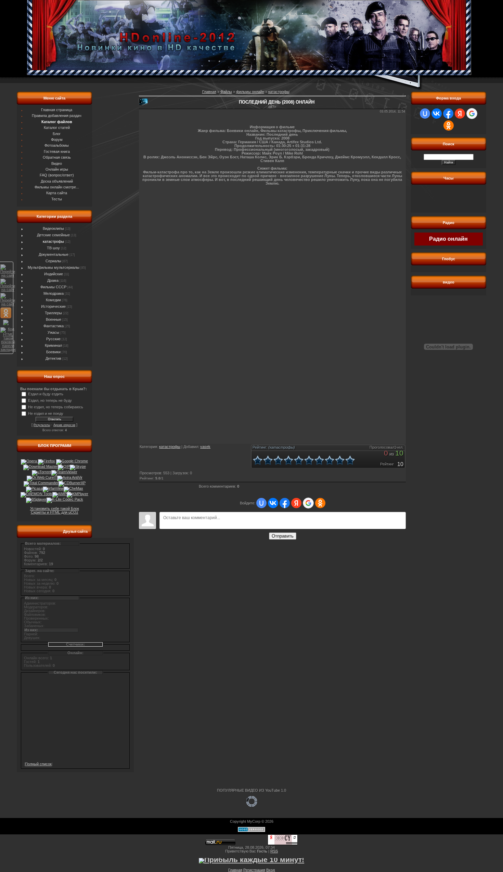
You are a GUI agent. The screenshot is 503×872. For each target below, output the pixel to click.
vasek (205, 447)
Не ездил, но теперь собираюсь (55, 407)
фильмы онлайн (250, 92)
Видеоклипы (53, 228)
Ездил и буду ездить (45, 394)
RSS (274, 851)
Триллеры (53, 313)
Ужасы (53, 332)
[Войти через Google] (308, 503)
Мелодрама (53, 293)
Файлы (226, 92)
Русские (53, 339)
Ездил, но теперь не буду (50, 400)
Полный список (38, 764)
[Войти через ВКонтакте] (273, 503)
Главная (209, 92)
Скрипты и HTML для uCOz (54, 512)
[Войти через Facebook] (285, 503)
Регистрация (254, 870)
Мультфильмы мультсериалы (53, 267)
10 (350, 460)
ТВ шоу (53, 248)
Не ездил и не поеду (45, 413)
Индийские (53, 274)
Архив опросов (64, 425)
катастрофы (53, 241)
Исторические (53, 306)
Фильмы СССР (53, 287)
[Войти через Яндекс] (296, 503)
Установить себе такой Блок (54, 508)
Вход (270, 870)
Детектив (53, 358)
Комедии (53, 300)
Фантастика (53, 326)
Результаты (42, 425)
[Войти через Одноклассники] (320, 503)
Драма (53, 280)
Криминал (53, 345)
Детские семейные (53, 235)
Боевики (53, 352)
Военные (53, 319)
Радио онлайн (448, 239)
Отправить (283, 536)
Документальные (53, 254)
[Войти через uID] (261, 503)
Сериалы (53, 261)
